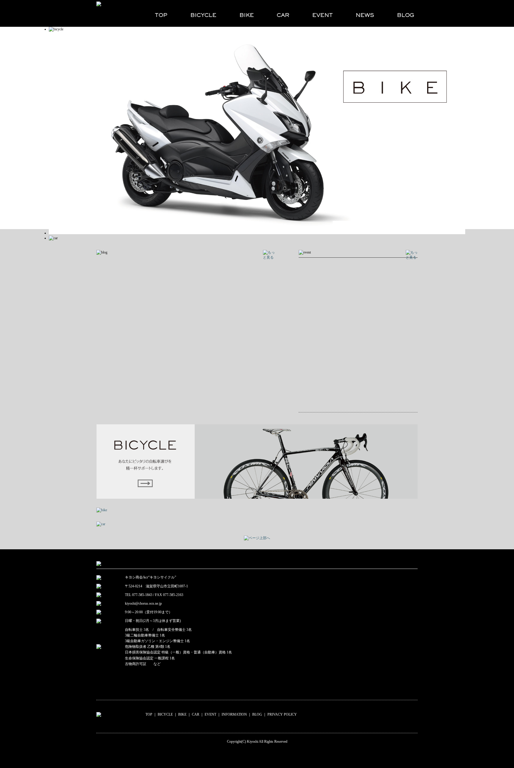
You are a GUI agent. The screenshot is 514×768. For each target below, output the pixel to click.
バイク (246, 13)
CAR (195, 714)
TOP (148, 714)
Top (500, 754)
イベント (322, 13)
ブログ (402, 13)
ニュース (365, 13)
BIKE (182, 714)
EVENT (210, 714)
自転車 (203, 13)
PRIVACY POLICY (282, 714)
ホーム (158, 13)
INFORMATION (234, 714)
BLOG (257, 714)
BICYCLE (165, 714)
